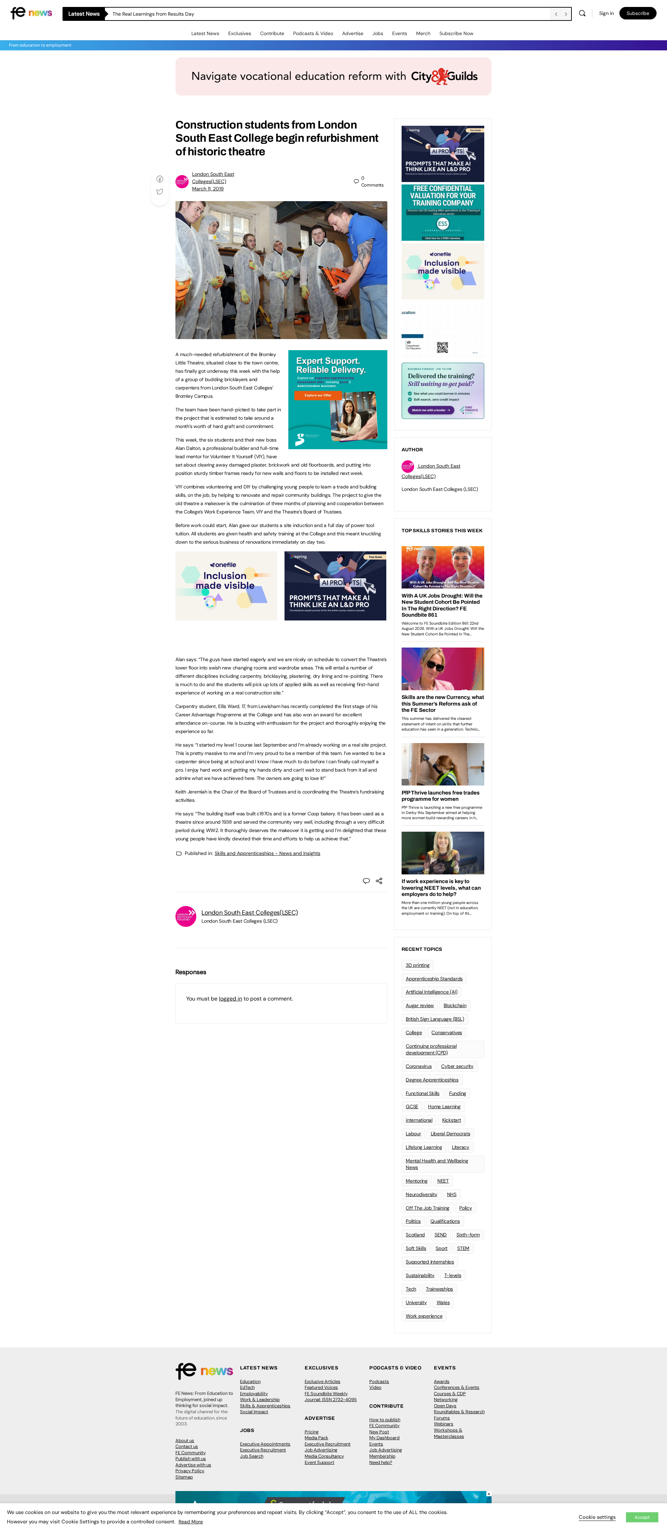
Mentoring (417, 1181)
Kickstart (451, 1120)
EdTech (247, 1387)
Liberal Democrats (450, 1133)
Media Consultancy (324, 1456)
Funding (457, 1093)
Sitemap (184, 1477)
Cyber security (457, 1066)
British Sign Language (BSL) (435, 1019)
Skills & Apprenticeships (265, 1406)
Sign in (606, 13)
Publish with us (190, 1459)
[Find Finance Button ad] (443, 390)
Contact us (186, 1446)
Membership (382, 1456)
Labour (413, 1133)
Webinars (443, 1424)
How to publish (384, 1420)
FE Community (190, 1453)
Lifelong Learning (424, 1147)
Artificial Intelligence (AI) (431, 992)
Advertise (352, 33)
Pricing (312, 1432)
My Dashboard (384, 1438)
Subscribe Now (456, 33)
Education (250, 1381)
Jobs (377, 33)
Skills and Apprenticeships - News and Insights (267, 853)
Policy (465, 1208)
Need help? (380, 1462)
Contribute (272, 33)
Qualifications (445, 1221)
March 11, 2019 (208, 189)
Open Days (445, 1406)
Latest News (205, 33)
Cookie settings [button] (597, 1517)
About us (184, 1440)
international (419, 1120)
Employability (254, 1394)
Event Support (319, 1462)
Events (399, 33)
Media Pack (316, 1438)
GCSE (412, 1106)
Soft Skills (416, 1248)
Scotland (415, 1235)
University (416, 1302)
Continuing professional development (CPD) (431, 1049)
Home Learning (444, 1106)
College (414, 1032)
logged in (230, 998)
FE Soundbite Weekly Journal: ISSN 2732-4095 (331, 1397)
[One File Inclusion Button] (226, 617)
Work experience (424, 1316)
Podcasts (379, 1381)
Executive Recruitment (263, 1450)
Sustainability (420, 1275)
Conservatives (446, 1032)
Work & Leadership (260, 1399)
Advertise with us (193, 1465)
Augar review (420, 1005)
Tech (411, 1289)
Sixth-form (468, 1235)
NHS (451, 1194)
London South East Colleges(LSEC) (249, 912)
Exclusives (239, 33)
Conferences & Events (456, 1387)
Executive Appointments (265, 1444)
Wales (443, 1302)
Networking (446, 1399)
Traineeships (439, 1289)
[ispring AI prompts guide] (335, 617)
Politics (413, 1221)
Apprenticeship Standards (434, 979)
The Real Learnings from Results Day (153, 14)
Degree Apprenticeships (432, 1080)
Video (375, 1387)
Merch (423, 33)
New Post (379, 1432)
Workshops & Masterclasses (449, 1433)
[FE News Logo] (31, 12)
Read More (191, 1521)
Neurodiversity (421, 1194)
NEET (443, 1181)
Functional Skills (422, 1093)
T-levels (452, 1275)
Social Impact (254, 1412)
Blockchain (455, 1005)
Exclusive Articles (322, 1381)
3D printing (417, 965)
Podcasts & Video (313, 33)
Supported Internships (430, 1262)
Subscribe (638, 13)
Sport (441, 1248)
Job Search (251, 1456)
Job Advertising (321, 1450)
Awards (442, 1381)
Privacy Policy (189, 1471)
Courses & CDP (450, 1394)
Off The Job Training (428, 1208)
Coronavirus (418, 1066)
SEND (441, 1235)
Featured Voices (321, 1387)
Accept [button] (642, 1517)
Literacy (460, 1147)
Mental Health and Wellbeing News (437, 1164)
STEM (463, 1248)
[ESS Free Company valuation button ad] (443, 212)
